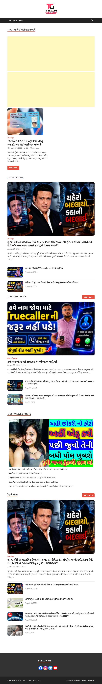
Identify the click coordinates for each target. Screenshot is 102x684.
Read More (12, 167)
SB (27, 148)
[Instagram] (45, 668)
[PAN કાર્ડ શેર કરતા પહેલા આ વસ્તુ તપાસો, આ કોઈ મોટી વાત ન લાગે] (28, 121)
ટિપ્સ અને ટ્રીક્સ (12, 358)
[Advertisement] (51, 53)
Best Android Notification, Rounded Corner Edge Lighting (33, 482)
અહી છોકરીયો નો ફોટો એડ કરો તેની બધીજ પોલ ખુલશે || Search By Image (38, 469)
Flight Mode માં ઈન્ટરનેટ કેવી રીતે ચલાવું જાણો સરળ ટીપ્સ (32, 477)
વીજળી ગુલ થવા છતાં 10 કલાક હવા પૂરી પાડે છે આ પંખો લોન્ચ (49, 599)
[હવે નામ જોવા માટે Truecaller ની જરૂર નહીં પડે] (15, 268)
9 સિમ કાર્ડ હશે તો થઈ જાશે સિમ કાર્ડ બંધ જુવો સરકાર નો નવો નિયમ (51, 282)
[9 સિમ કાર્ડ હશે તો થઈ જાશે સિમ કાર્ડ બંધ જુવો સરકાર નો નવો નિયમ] (15, 282)
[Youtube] (55, 668)
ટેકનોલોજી (10, 138)
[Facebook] (40, 668)
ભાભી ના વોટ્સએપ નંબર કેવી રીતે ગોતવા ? (25, 473)
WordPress (80, 680)
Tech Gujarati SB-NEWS (31, 680)
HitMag (91, 680)
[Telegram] (50, 668)
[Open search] (92, 20)
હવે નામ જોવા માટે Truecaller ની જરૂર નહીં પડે (44, 268)
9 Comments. (34, 148)
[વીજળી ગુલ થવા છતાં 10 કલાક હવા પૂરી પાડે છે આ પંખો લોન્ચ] (15, 599)
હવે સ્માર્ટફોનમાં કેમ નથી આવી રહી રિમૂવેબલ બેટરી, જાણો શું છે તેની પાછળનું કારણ (41, 486)
